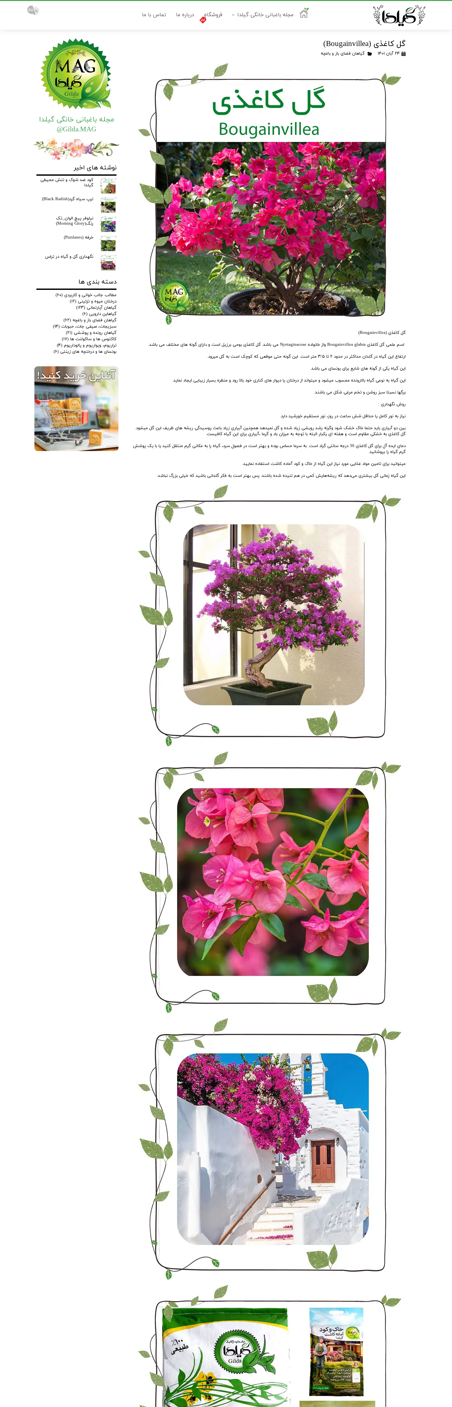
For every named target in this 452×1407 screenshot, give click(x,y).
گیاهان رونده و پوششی (91, 333)
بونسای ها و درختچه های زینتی (85, 352)
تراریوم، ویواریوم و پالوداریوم (86, 345)
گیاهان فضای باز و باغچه (343, 54)
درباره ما (185, 15)
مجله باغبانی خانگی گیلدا (265, 15)
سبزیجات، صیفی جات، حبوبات (84, 327)
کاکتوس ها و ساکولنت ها (89, 339)
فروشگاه (213, 15)
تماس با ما (154, 15)
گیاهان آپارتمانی (96, 308)
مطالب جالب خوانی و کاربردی (86, 295)
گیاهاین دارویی (99, 314)
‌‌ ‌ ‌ (305, 15)
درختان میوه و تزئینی (93, 301)
